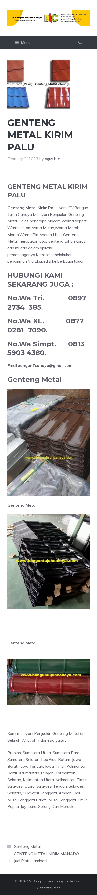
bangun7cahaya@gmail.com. (45, 365)
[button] (80, 42)
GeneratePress (48, 888)
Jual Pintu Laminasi (30, 860)
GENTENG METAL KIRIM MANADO (46, 853)
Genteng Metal (27, 846)
